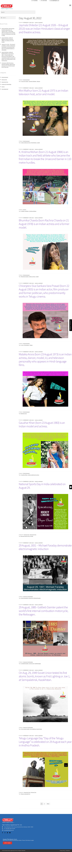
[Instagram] (5, 833)
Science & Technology (28, 596)
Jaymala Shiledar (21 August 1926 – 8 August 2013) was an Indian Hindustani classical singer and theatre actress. (44, 28)
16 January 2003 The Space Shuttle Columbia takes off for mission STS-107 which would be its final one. (8, 65)
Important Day (33, 534)
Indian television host (26, 142)
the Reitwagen (37, 663)
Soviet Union (39, 729)
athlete (22, 211)
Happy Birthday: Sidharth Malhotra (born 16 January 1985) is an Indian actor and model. (8, 40)
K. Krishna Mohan (32, 211)
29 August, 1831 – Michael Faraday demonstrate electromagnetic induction (45, 547)
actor (22, 345)
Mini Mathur (33, 142)
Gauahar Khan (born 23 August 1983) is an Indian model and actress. (42, 424)
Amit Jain (31, 22)
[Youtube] (10, 833)
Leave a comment (39, 22)
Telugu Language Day (25, 794)
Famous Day (26, 534)
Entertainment (26, 79)
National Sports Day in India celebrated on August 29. (42, 485)
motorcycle (31, 663)
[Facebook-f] (2, 833)
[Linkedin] (7, 833)
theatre (38, 81)
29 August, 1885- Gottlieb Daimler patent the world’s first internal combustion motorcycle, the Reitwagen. (43, 610)
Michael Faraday (37, 598)
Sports (24, 209)
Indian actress (32, 276)
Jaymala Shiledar (32, 81)
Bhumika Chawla (24, 276)
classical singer (24, 81)
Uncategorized (5, 89)
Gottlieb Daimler (24, 663)
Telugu (30, 345)
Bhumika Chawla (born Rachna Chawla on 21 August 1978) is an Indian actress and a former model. (44, 223)
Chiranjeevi (26, 345)
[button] (70, 5)
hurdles (26, 211)
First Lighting (33, 729)
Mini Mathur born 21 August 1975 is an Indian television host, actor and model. (43, 92)
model (38, 142)
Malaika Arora (24, 413)
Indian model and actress (33, 475)
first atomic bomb (25, 729)
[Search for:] (8, 17)
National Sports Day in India (27, 536)
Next (48, 803)
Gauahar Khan (24, 475)
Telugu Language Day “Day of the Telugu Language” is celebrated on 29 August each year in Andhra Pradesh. (45, 741)
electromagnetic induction (27, 598)
